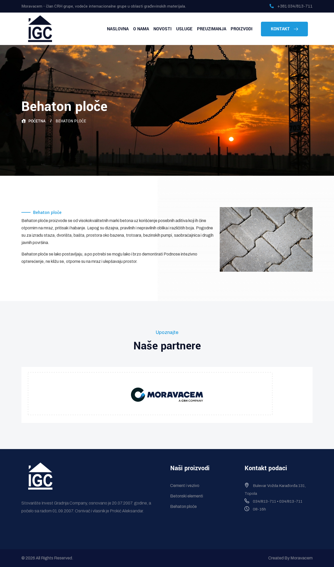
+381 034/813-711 (295, 6)
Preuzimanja (211, 29)
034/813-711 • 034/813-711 (277, 501)
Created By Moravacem (290, 558)
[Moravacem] (40, 28)
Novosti (162, 29)
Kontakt (281, 29)
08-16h (259, 509)
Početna (36, 121)
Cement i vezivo (184, 485)
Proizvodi (242, 29)
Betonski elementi (186, 496)
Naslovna (118, 29)
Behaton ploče (183, 506)
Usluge (184, 29)
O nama (141, 29)
